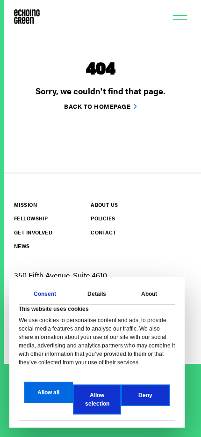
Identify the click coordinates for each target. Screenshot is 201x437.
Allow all (48, 392)
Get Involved (33, 232)
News (22, 245)
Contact (103, 232)
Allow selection (97, 399)
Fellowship (31, 218)
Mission (25, 204)
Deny (145, 395)
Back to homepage (97, 106)
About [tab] (149, 294)
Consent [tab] (45, 294)
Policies (103, 218)
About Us (104, 204)
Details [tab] (96, 294)
